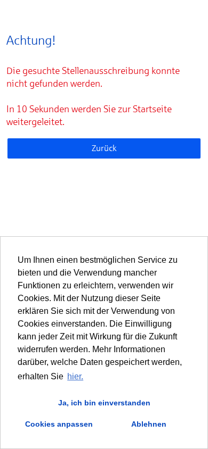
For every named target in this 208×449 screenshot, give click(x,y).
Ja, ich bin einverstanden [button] (104, 402)
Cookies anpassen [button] (59, 424)
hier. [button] (75, 376)
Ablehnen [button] (148, 424)
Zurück (104, 148)
